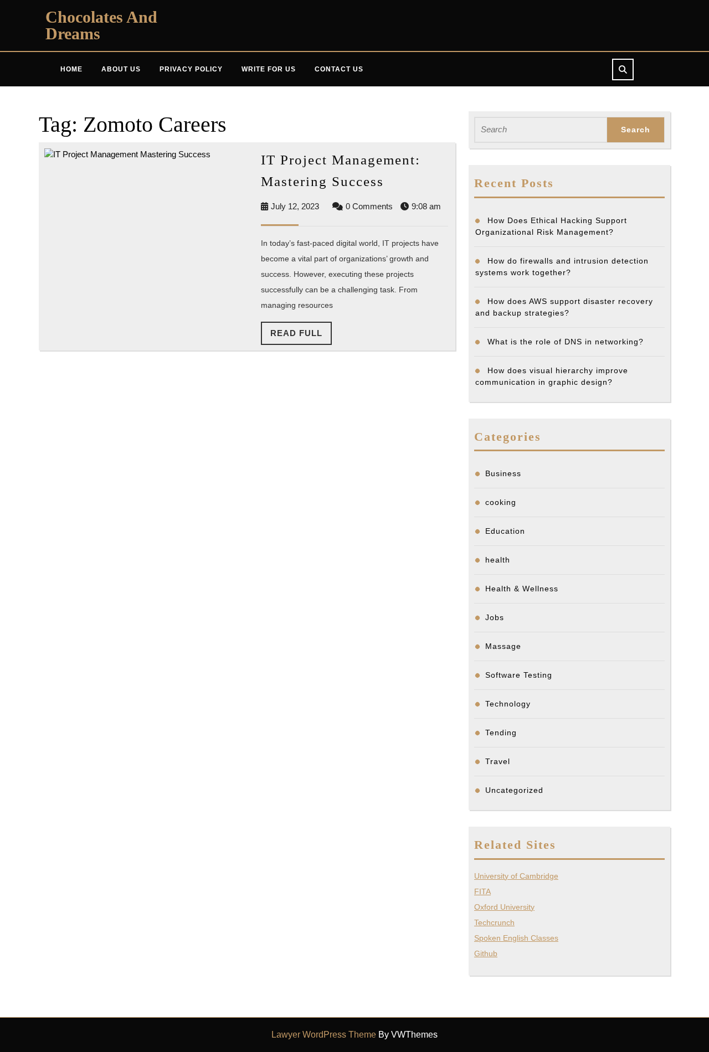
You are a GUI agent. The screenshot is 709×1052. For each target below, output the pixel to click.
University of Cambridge (516, 875)
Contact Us (339, 69)
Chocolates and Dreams (101, 25)
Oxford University (504, 907)
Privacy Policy (191, 69)
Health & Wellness (521, 588)
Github (485, 953)
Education (505, 531)
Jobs (494, 617)
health (497, 559)
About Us (121, 69)
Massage (503, 646)
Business (503, 473)
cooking (500, 502)
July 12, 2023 (295, 206)
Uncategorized (514, 790)
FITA (482, 891)
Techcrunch (494, 922)
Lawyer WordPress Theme (323, 1034)
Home (71, 69)
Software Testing (518, 675)
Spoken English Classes (516, 938)
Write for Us (269, 69)
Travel (497, 761)
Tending (501, 732)
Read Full (301, 336)
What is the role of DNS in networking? (566, 341)
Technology (508, 703)
